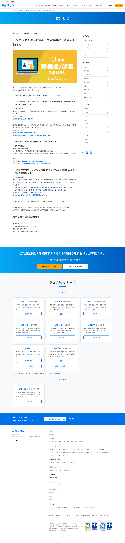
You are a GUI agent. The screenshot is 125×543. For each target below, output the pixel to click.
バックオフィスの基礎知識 (56, 507)
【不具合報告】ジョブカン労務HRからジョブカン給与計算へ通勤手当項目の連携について (42, 187)
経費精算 (86, 78)
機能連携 (47, 5)
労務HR (86, 86)
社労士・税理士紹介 (64, 470)
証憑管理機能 (105, 452)
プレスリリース (88, 40)
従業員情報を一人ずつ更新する (23, 119)
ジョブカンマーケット (69, 507)
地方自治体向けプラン (90, 449)
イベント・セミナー (85, 5)
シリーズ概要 (39, 5)
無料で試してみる (49, 266)
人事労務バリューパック (55, 449)
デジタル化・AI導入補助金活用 (57, 452)
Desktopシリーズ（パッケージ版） (66, 462)
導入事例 (54, 5)
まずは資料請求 (75, 266)
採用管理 (86, 82)
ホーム (15, 10)
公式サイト (28, 314)
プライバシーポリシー (68, 515)
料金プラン (52, 500)
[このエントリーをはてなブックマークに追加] (91, 152)
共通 (85, 67)
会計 (85, 93)
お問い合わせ (99, 2)
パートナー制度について (110, 2)
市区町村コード (65, 111)
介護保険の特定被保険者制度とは (24, 133)
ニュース (86, 44)
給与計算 (35, 33)
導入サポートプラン (66, 455)
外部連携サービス (53, 470)
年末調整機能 (100, 449)
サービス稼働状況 (78, 441)
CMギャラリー (80, 507)
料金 (68, 5)
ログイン (121, 2)
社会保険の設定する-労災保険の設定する (36, 164)
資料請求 (110, 5)
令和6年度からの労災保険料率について (35, 161)
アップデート (26, 33)
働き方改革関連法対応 (72, 452)
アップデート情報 (68, 441)
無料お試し (119, 5)
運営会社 (51, 515)
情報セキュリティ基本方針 (83, 515)
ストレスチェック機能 (54, 455)
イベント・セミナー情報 (55, 485)
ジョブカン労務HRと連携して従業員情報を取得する (30, 195)
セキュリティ (61, 5)
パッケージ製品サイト (29, 366)
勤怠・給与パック (78, 449)
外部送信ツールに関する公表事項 (100, 515)
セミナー (86, 52)
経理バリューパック (68, 449)
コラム (86, 56)
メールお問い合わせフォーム (55, 419)
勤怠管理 (86, 71)
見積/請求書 (87, 97)
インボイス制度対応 (95, 452)
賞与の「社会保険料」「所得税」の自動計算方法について (32, 135)
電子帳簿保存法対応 (84, 452)
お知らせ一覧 (75, 5)
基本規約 (58, 515)
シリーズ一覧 (52, 462)
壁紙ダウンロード (89, 507)
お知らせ (21, 10)
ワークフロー (88, 74)
